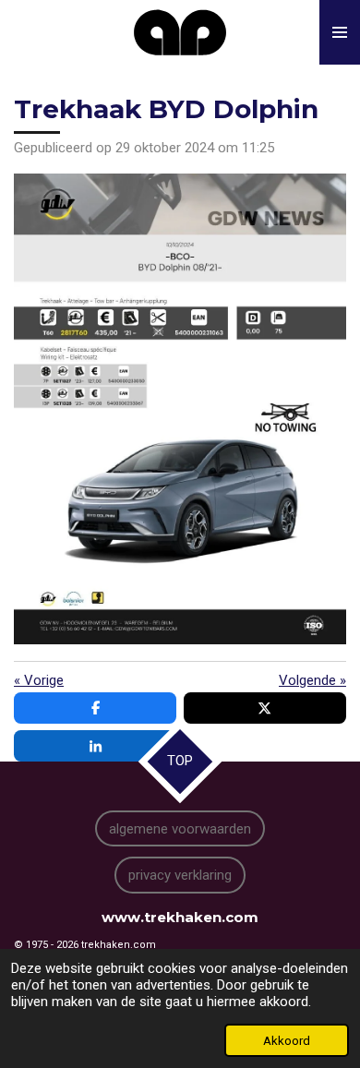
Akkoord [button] (286, 1040)
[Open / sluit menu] (339, 32)
